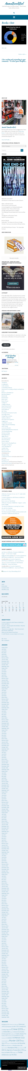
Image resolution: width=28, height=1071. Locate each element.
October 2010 (5, 974)
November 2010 (5, 972)
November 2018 (5, 807)
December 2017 (5, 826)
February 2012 (5, 946)
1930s (12, 1024)
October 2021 (5, 747)
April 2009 (4, 1005)
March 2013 (4, 924)
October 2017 (5, 829)
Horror (20, 1035)
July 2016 (4, 855)
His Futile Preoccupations (8, 419)
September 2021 (5, 749)
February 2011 (5, 967)
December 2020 (5, 764)
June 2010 (4, 981)
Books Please (5, 401)
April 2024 (4, 695)
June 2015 (4, 878)
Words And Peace (6, 451)
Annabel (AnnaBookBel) (9, 127)
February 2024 (5, 699)
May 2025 (4, 673)
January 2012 (5, 948)
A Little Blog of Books (7, 387)
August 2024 (4, 688)
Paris (6, 1045)
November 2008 (5, 1013)
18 (5, 609)
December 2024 (5, 682)
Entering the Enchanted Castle (9, 412)
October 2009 (5, 994)
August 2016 (4, 853)
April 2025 (4, 675)
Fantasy (4, 1035)
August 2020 (4, 771)
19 (9, 609)
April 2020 (4, 778)
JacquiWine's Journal (7, 423)
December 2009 (5, 991)
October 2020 (5, 767)
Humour (4, 1038)
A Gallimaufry (5, 384)
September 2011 (5, 955)
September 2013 (5, 914)
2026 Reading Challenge (10, 356)
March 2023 (4, 718)
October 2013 (5, 912)
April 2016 (4, 860)
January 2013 (5, 927)
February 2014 (5, 905)
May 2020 (4, 776)
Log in (3, 584)
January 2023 (5, 721)
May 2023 (4, 714)
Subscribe (6, 345)
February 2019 (5, 802)
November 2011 (5, 951)
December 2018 (5, 805)
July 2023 (4, 711)
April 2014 (4, 902)
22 (19, 609)
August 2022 (4, 730)
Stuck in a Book (5, 441)
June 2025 (4, 671)
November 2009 (5, 993)
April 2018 (4, 819)
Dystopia (7, 1034)
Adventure (10, 1026)
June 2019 (4, 795)
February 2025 (5, 678)
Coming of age (6, 1029)
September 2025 (5, 666)
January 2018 (5, 824)
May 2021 (4, 755)
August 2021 (4, 750)
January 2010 (5, 989)
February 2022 (5, 740)
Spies (9, 1052)
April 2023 (4, 716)
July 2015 (4, 876)
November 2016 (5, 848)
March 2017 (4, 841)
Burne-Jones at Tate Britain (8, 501)
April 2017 (4, 840)
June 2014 (4, 898)
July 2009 (4, 1000)
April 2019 (4, 798)
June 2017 (4, 836)
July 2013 (4, 917)
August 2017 (4, 833)
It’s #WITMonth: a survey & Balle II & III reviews (13, 634)
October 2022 (5, 726)
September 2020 (5, 769)
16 (23, 607)
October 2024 (5, 685)
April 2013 (4, 922)
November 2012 (5, 931)
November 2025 (5, 663)
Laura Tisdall (5, 426)
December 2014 (5, 888)
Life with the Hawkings (7, 508)
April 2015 (4, 881)
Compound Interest (6, 456)
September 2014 (5, 893)
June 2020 (4, 774)
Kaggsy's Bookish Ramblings (8, 424)
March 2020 (4, 780)
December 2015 (5, 867)
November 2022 (5, 725)
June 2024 (4, 692)
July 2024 (4, 690)
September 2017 (5, 831)
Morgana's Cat (5, 460)
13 (12, 607)
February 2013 (5, 926)
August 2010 (4, 977)
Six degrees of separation (14, 1050)
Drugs (12, 1031)
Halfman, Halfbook (6, 418)
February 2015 (5, 884)
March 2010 (4, 986)
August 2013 (4, 915)
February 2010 (5, 988)
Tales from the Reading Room (9, 443)
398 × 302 (4, 48)
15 (19, 607)
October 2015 (5, 871)
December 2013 (5, 908)
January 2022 (5, 742)
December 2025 (5, 661)
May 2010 (4, 982)
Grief (15, 1035)
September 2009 (5, 996)
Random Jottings (6, 433)
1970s (4, 1026)
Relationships (17, 1045)
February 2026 (5, 657)
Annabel (8, 359)
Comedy (22, 1026)
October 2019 (5, 788)
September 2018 (5, 810)
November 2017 (5, 828)
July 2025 (4, 669)
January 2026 (5, 659)
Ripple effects (5, 436)
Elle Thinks (4, 411)
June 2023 (4, 712)
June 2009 (4, 1001)
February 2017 (5, 843)
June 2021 (4, 754)
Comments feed (5, 587)
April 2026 (4, 654)
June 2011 (4, 960)
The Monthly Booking (7, 431)
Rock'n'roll (5, 1047)
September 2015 (5, 872)
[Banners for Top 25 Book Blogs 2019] (11, 571)
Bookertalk (4, 396)
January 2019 (5, 804)
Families (13, 1033)
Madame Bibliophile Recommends (10, 429)
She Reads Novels (6, 438)
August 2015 (4, 874)
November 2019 (5, 786)
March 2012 (4, 945)
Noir (9, 1043)
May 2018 (4, 817)
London (10, 1038)
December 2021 (5, 743)
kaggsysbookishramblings (8, 555)
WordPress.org (5, 589)
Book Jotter (5, 399)
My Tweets (4, 371)
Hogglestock (5, 421)
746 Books (4, 382)
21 (16, 609)
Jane (3, 562)
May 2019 (4, 797)
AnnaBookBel (14, 3)
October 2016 (5, 850)
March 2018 (4, 821)
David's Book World (6, 406)
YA (14, 1055)
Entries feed (4, 586)
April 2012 (4, 943)
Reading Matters (6, 434)
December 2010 (5, 970)
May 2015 (4, 879)
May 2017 (4, 838)
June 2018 (4, 816)
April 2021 (4, 757)
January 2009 (5, 1010)
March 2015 (4, 883)
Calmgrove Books (6, 404)
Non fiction (15, 1043)
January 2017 (5, 845)
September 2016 (5, 852)
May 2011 (4, 962)
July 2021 (4, 752)
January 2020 (5, 783)
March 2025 (4, 676)
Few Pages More (6, 414)
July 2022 (4, 731)
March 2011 (4, 965)
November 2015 (5, 869)
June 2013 (4, 919)
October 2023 (5, 706)
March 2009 (4, 1006)
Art (16, 1026)
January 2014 (5, 907)
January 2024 (5, 700)
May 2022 (4, 735)
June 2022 (4, 733)
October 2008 (5, 1015)
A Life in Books (5, 386)
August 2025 (4, 668)
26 (9, 610)
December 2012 (5, 929)
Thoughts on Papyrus (7, 444)
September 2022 (5, 728)
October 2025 (5, 664)
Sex (22, 1047)
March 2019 (4, 800)
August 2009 (4, 998)
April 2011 (4, 963)
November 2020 (5, 766)
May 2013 (4, 921)
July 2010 (4, 979)
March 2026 (4, 656)
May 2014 (4, 900)
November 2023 (5, 704)
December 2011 (5, 950)
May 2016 (4, 859)
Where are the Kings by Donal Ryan (10, 632)
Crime (17, 1029)
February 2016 (5, 864)
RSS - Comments (5, 640)
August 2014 (4, 895)
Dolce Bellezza (5, 409)
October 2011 (5, 953)
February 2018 (5, 823)
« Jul (3, 615)
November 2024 (5, 683)
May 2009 (4, 1003)
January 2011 (5, 969)
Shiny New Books (6, 439)
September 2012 (5, 934)
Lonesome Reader (6, 428)
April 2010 (4, 984)
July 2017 (4, 835)
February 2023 (5, 719)
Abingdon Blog (5, 455)
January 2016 (5, 865)
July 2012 (4, 938)
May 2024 (4, 694)
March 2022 (4, 738)
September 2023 (5, 707)
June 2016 (4, 857)
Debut (6, 1032)
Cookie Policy (4, 1065)
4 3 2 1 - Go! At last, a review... (9, 510)
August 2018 (4, 812)
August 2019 (4, 792)
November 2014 (5, 890)
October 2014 (5, 891)
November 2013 (5, 910)
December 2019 (5, 785)
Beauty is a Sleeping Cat (7, 392)
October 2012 (5, 933)
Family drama (21, 1034)
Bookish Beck (5, 397)
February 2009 (5, 1008)
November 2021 (5, 745)
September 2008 (5, 1017)
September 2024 (5, 687)
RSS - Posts (4, 638)
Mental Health (5, 1041)
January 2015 (5, 886)
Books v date (22, 54)
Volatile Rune (5, 448)
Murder (15, 1040)
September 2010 (5, 976)
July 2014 (4, 896)
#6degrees (5, 1024)
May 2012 (4, 941)
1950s (16, 1024)
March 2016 (4, 862)
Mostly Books (5, 461)
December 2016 (5, 847)
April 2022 (4, 737)
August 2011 (4, 957)
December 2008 (5, 1012)
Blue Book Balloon (6, 394)
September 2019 (5, 790)
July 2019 (4, 793)
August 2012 (4, 936)
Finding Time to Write (7, 416)
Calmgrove (4, 402)
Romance (12, 1048)
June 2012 (4, 939)
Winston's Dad (5, 449)
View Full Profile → (6, 139)
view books (16, 365)
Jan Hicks (4, 552)
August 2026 (4, 647)
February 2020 (5, 781)
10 (2, 607)
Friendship (10, 1035)
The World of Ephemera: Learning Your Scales (13, 506)
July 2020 (4, 773)
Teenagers (14, 1052)
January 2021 (5, 762)
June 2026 (4, 651)
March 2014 (4, 903)
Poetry (11, 1045)
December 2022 (5, 723)
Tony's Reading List (6, 446)
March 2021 (4, 759)
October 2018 (5, 809)
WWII (8, 1055)
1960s (21, 1024)
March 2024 (4, 697)
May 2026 (4, 652)
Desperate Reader (6, 407)
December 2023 (5, 702)
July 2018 (4, 814)
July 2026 (4, 649)
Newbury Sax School (6, 463)
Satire (19, 1047)
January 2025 (5, 680)
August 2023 (4, 709)
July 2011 (4, 958)
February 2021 (5, 761)
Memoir (20, 1038)
